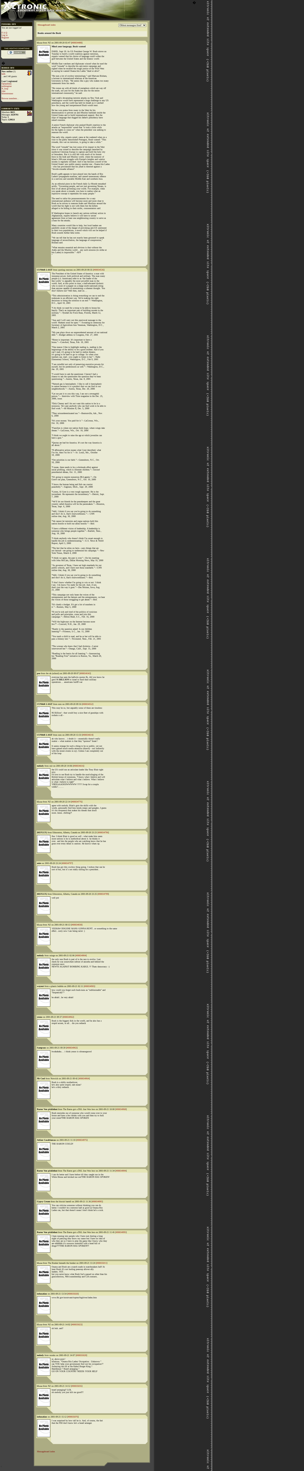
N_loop (5, 88)
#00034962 (68, 1017)
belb (3, 74)
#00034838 (77, 924)
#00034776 (77, 801)
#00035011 (102, 1263)
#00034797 (67, 863)
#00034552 (88, 704)
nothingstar (7, 86)
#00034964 (84, 1078)
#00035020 (73, 1294)
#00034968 (121, 1109)
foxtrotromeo (7, 93)
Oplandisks (7, 83)
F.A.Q (4, 32)
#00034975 (82, 1140)
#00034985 (97, 1201)
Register (5, 37)
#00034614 (88, 735)
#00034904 (81, 955)
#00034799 (103, 894)
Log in (5, 35)
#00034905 (89, 986)
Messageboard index (47, 25)
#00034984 (121, 1170)
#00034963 (72, 1047)
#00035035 (77, 1386)
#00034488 (77, 42)
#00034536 (99, 270)
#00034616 (78, 766)
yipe (3, 91)
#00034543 (85, 673)
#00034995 (121, 1232)
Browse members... (10, 98)
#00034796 (103, 832)
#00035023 (77, 1324)
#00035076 (73, 1417)
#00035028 (81, 1355)
